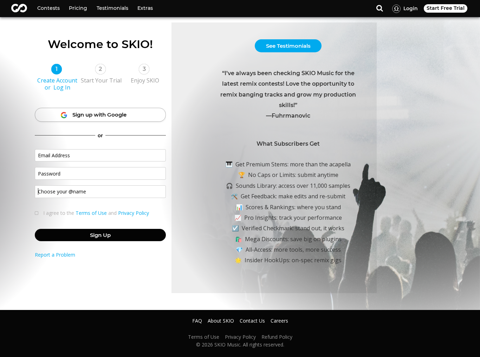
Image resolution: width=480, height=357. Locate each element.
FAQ (197, 320)
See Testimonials (288, 45)
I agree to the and (96, 213)
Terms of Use (91, 213)
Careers (279, 320)
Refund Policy (276, 337)
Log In (61, 87)
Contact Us (252, 320)
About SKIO (221, 320)
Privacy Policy (133, 213)
